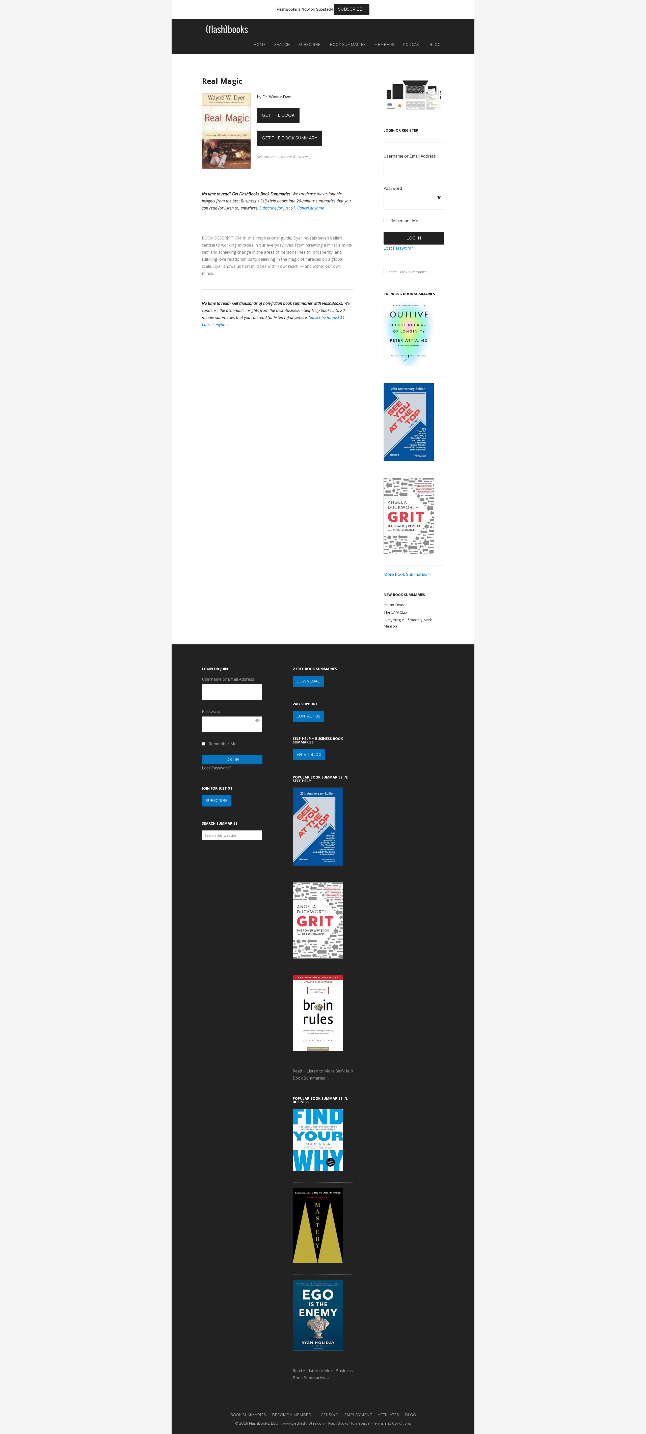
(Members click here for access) (284, 157)
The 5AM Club (395, 612)
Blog (410, 1415)
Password (393, 188)
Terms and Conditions (392, 1423)
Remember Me (403, 220)
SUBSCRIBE (217, 800)
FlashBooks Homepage (349, 1423)
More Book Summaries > (407, 574)
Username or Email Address (410, 156)
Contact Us (308, 716)
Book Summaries (248, 1415)
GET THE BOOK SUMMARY (289, 138)
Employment (358, 1415)
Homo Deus (394, 604)
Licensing (327, 1415)
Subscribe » (351, 9)
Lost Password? (398, 248)
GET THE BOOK (278, 115)
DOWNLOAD (308, 681)
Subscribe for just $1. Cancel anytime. (292, 208)
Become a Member (291, 1415)
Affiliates (388, 1415)
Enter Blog (309, 754)
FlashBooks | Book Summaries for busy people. (227, 29)
